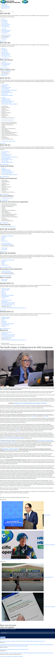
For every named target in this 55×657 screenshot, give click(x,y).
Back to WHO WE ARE (4, 58)
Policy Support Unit (6, 26)
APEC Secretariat (5, 25)
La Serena (17, 429)
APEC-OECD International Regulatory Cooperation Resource (14, 307)
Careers (3, 291)
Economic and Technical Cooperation (9, 90)
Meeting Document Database (8, 295)
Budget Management (6, 91)
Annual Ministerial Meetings (7, 244)
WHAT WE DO (4, 5)
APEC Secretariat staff (6, 30)
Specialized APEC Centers (7, 305)
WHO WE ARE (4, 4)
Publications (4, 86)
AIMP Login (4, 294)
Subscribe (2, 637)
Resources (4, 292)
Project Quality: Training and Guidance (9, 104)
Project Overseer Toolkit (7, 102)
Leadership (4, 29)
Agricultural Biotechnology (7, 95)
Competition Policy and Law (7, 120)
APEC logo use (5, 301)
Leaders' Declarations (6, 243)
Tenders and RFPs (5, 290)
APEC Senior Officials (6, 24)
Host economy (5, 23)
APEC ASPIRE (4, 249)
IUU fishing (46, 416)
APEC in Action (5, 241)
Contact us (4, 297)
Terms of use (3, 656)
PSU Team (4, 39)
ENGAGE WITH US (5, 8)
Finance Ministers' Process (7, 92)
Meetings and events (6, 288)
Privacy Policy (9, 656)
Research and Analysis (6, 35)
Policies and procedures (6, 300)
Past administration (6, 31)
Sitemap (20, 656)
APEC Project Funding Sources (8, 101)
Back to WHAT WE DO (4, 164)
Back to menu (3, 41)
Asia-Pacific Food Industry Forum (8, 141)
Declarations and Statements (8, 235)
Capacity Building (5, 85)
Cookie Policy (15, 656)
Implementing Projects (6, 100)
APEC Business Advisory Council (8, 302)
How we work (4, 20)
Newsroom (4, 237)
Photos (3, 239)
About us (3, 19)
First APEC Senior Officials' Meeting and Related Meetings (13, 438)
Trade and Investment (6, 87)
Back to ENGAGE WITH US (5, 328)
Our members (4, 21)
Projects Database (5, 296)
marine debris (33, 416)
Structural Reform (5, 88)
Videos (3, 238)
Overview (4, 97)
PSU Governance (5, 37)
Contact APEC (4, 32)
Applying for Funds (5, 98)
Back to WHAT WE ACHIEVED (5, 267)
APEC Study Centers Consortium (8, 304)
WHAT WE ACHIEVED (6, 6)
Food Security (4, 94)
